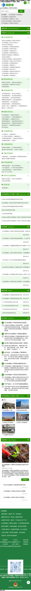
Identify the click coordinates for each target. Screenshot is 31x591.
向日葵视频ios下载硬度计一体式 (9, 19)
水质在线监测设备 (6, 169)
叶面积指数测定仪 (17, 117)
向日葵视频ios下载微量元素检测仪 (11, 67)
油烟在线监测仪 (6, 165)
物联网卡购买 (19, 517)
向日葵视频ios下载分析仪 (8, 69)
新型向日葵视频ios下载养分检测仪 (11, 40)
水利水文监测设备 (9, 175)
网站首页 (5, 540)
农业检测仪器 (8, 37)
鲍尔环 (12, 520)
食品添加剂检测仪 (15, 97)
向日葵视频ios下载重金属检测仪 (10, 46)
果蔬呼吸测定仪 (6, 121)
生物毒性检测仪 (6, 140)
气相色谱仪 (18, 514)
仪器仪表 (3, 535)
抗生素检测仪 (14, 101)
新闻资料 (25, 542)
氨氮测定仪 (17, 136)
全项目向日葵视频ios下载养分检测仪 (11, 21)
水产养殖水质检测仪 (7, 136)
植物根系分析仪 (15, 119)
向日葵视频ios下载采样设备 (9, 48)
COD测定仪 (5, 134)
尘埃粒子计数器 (18, 149)
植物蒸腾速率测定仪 (17, 121)
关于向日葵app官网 (5, 546)
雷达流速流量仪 (6, 181)
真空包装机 (22, 532)
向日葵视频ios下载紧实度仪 (8, 16)
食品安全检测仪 (16, 93)
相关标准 (25, 544)
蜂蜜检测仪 (14, 106)
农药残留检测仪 (6, 93)
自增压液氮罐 (13, 526)
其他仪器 (6, 184)
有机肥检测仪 (5, 86)
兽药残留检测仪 (6, 95)
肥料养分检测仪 (6, 82)
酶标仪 (3, 108)
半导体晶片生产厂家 (20, 520)
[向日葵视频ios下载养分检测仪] (7, 5)
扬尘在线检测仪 (16, 165)
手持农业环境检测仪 (7, 44)
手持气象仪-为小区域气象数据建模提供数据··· (14, 260)
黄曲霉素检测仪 (16, 104)
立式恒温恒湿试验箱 (23, 523)
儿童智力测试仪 (5, 529)
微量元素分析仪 (5, 517)
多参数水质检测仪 (18, 138)
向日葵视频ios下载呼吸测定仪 (10, 53)
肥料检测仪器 (8, 79)
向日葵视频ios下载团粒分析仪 (10, 73)
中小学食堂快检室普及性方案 (10, 305)
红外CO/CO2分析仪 (7, 171)
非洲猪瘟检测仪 (22, 106)
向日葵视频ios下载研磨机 (15, 14)
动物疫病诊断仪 (6, 104)
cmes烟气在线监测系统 (17, 167)
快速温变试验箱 (15, 529)
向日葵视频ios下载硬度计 (8, 65)
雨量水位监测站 (6, 178)
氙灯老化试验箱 (22, 526)
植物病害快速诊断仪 (14, 125)
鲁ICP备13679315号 (16, 580)
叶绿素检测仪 (5, 115)
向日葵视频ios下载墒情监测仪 (10, 63)
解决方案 (25, 540)
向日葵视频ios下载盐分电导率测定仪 (11, 61)
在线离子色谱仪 (5, 520)
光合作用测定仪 (6, 117)
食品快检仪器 (8, 90)
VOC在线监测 (5, 167)
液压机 (12, 517)
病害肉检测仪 (5, 97)
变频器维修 (4, 514)
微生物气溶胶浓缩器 (7, 149)
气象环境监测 (8, 153)
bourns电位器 (23, 529)
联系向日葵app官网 (15, 546)
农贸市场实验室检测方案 (9, 313)
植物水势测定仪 (6, 123)
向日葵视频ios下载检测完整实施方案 (12, 295)
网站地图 (2, 590)
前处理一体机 (5, 106)
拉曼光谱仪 (10, 108)
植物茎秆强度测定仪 (17, 123)
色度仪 (14, 140)
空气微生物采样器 (17, 147)
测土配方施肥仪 (6, 57)
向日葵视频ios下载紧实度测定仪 (9, 23)
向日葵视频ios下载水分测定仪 (10, 42)
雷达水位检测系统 (17, 178)
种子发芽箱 (5, 127)
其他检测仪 (5, 188)
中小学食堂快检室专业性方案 (10, 302)
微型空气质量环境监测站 (8, 158)
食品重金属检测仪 (17, 95)
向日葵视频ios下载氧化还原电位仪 (11, 71)
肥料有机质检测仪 (17, 82)
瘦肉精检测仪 (5, 101)
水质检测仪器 (8, 131)
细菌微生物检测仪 (6, 99)
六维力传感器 (4, 532)
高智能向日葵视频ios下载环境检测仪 (11, 59)
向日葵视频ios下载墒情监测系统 (18, 156)
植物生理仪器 (8, 111)
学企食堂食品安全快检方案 (9, 309)
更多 (28, 28)
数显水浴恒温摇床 (12, 535)
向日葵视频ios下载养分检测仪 (9, 523)
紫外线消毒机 (4, 526)
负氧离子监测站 (17, 169)
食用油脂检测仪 (17, 99)
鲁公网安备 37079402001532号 (15, 587)
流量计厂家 (11, 514)
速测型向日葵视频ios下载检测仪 (10, 55)
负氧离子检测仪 (6, 147)
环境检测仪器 (8, 144)
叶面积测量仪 (5, 119)
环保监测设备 (8, 162)
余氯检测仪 (13, 134)
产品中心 (15, 540)
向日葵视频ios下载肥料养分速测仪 (11, 84)
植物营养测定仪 (15, 115)
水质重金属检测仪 (6, 138)
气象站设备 (5, 156)
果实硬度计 (5, 125)
